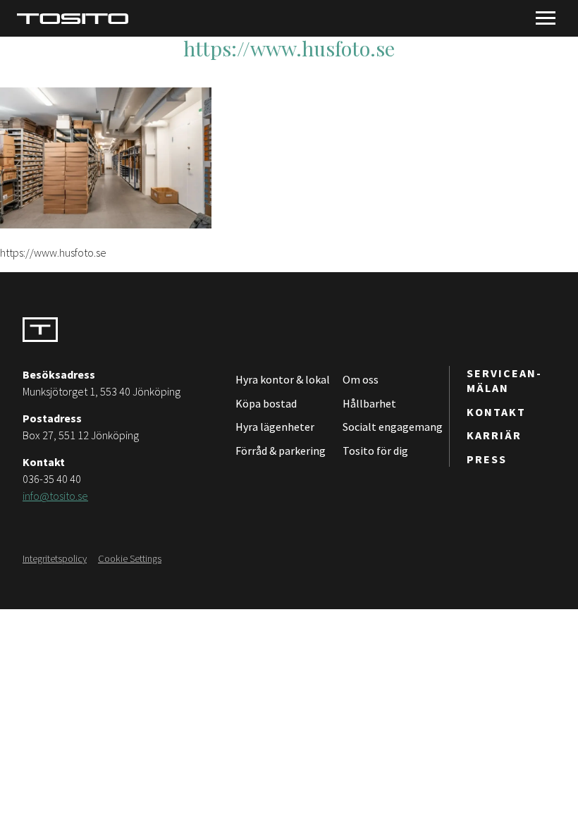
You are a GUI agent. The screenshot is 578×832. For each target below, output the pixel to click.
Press (487, 459)
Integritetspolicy (55, 558)
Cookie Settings (129, 558)
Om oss (361, 379)
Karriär (494, 435)
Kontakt (496, 412)
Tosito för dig (375, 450)
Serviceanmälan (504, 380)
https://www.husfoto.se (289, 48)
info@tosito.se (55, 496)
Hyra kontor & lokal (282, 379)
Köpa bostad (266, 403)
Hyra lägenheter (274, 427)
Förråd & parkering (280, 450)
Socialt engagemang (393, 427)
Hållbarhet (369, 403)
